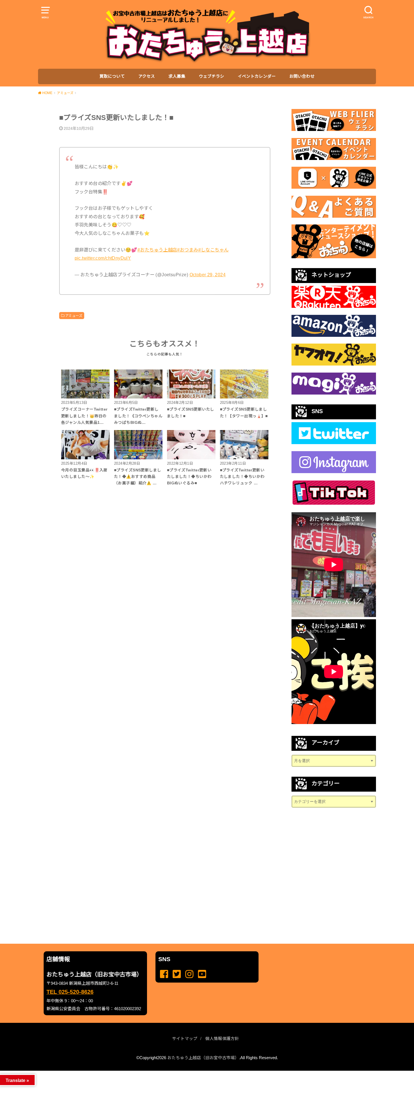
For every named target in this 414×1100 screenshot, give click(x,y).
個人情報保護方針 (222, 1038)
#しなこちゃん (213, 249)
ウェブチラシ (211, 76)
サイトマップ (184, 1038)
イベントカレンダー (257, 76)
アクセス (146, 76)
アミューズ (73, 316)
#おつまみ (187, 249)
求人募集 (176, 76)
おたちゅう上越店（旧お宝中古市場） (203, 1058)
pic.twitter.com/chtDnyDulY (103, 257)
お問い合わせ (302, 76)
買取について (112, 76)
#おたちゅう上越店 (157, 249)
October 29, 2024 (208, 274)
